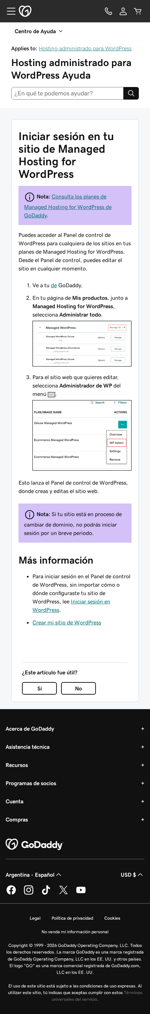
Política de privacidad (72, 918)
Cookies (112, 918)
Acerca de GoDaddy (30, 728)
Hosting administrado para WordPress (85, 48)
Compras (17, 819)
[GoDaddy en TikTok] (46, 893)
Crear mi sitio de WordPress (66, 622)
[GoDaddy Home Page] (34, 844)
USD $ (128, 874)
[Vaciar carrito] (138, 11)
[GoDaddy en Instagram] (28, 893)
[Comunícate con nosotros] (108, 11)
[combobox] (67, 93)
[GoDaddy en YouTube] (81, 893)
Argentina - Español (30, 874)
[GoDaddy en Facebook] (11, 893)
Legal (35, 918)
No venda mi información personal (75, 931)
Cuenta (14, 801)
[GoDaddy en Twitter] (63, 893)
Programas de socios (31, 783)
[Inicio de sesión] (123, 11)
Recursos (17, 765)
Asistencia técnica (28, 746)
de (54, 285)
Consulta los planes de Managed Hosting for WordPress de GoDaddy (68, 206)
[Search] (131, 93)
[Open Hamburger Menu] (8, 11)
